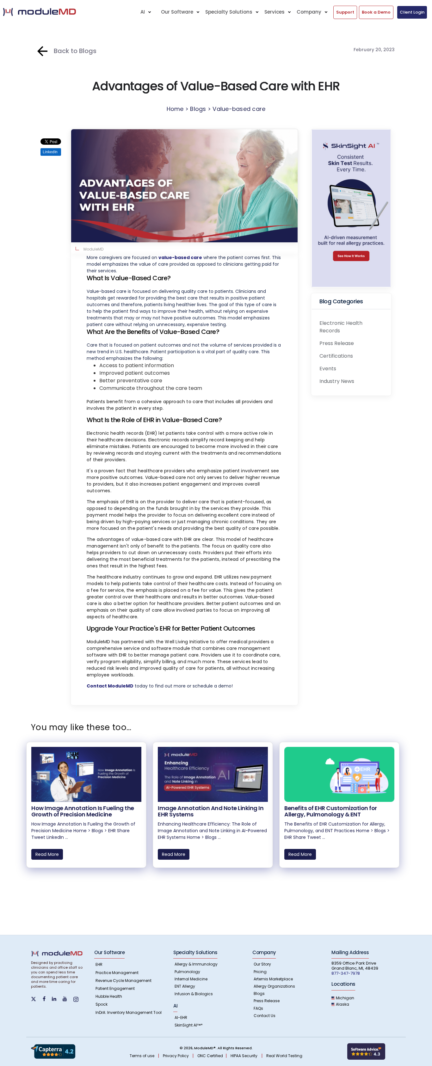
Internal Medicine (191, 979)
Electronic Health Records (340, 326)
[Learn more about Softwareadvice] (366, 1051)
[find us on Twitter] (37, 998)
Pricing (260, 971)
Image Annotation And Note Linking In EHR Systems (210, 811)
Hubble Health (109, 996)
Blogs (259, 993)
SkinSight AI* (189, 1025)
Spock (102, 1004)
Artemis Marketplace (273, 979)
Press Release (336, 343)
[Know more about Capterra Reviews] (53, 1051)
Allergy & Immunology (196, 964)
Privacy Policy (176, 1055)
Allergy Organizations (274, 986)
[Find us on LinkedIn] (56, 998)
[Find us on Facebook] (47, 998)
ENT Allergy (185, 986)
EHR (99, 964)
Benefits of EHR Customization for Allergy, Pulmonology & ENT (330, 811)
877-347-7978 (345, 973)
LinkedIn (50, 152)
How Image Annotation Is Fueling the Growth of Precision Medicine (82, 811)
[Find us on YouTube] (67, 998)
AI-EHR (181, 1017)
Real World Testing (284, 1055)
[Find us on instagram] (78, 998)
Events (327, 368)
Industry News (336, 381)
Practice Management (117, 972)
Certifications (336, 356)
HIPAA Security (244, 1055)
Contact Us (264, 1015)
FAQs (258, 1008)
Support (345, 12)
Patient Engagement (115, 988)
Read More (47, 854)
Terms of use (142, 1055)
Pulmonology (187, 971)
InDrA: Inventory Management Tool (129, 1012)
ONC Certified (210, 1055)
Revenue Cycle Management (123, 980)
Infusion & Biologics (194, 993)
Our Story (262, 964)
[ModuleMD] (51, 12)
